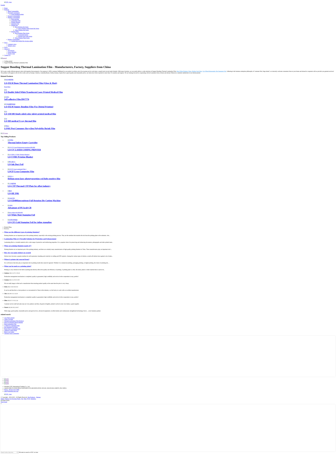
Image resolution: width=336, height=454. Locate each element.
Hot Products (31, 397)
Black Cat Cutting (9, 332)
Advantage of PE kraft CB (19, 208)
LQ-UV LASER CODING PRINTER (24, 150)
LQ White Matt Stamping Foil (21, 215)
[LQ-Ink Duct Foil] (11, 162)
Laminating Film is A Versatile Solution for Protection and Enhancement (30, 239)
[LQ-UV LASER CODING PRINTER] (21, 147)
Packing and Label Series (25, 36)
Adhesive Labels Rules (10, 330)
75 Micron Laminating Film (12, 325)
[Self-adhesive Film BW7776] (6, 97)
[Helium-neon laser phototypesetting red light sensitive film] (10, 176)
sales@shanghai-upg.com (11, 391)
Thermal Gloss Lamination (11, 333)
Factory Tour (11, 53)
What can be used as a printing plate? (17, 266)
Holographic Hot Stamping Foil (217, 71)
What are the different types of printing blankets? (22, 232)
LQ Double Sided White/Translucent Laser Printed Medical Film (33, 92)
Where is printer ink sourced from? (16, 259)
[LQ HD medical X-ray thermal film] (5, 118)
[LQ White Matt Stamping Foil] (15, 212)
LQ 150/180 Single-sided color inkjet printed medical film (30, 114)
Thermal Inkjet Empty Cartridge (23, 142)
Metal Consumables (13, 11)
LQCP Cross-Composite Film (21, 171)
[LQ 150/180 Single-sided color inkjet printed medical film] (5, 111)
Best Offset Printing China (184, 71)
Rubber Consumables (14, 39)
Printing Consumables (14, 17)
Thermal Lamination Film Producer (14, 321)
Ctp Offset (205, 71)
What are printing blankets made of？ (18, 246)
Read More (7, 87)
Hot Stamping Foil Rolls (11, 327)
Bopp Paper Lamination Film (12, 328)
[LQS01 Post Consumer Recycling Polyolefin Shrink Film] (6, 126)
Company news (12, 44)
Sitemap (38, 397)
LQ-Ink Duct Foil (15, 164)
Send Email (4, 402)
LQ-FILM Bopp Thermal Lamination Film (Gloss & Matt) (30, 83)
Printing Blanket (15, 22)
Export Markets (12, 52)
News (5, 42)
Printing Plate (15, 31)
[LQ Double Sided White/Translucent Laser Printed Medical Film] (5, 90)
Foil (22, 399)
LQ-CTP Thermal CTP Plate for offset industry (29, 186)
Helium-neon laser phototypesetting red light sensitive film (34, 178)
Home (6, 8)
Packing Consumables (14, 16)
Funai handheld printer (17, 14)
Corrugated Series (23, 35)
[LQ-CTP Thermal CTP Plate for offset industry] (12, 183)
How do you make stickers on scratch (17, 253)
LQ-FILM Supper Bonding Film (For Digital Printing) (28, 107)
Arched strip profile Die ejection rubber (22, 41)
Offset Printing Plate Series (22, 38)
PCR (28, 399)
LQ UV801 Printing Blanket (20, 157)
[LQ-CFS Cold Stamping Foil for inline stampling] (13, 220)
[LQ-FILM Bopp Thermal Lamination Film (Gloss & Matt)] (8, 79)
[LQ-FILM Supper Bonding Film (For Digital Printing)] (9, 104)
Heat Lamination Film (10, 324)
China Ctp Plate (8, 319)
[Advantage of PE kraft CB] (10, 205)
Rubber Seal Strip (197, 71)
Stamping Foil (15, 24)
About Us (7, 49)
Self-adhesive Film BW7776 (16, 99)
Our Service (11, 50)
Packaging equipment (14, 13)
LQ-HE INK (13, 193)
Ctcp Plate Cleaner (9, 317)
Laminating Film (15, 20)
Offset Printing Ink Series (22, 30)
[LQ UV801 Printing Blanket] (19, 154)
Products (6, 9)
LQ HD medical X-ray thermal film (20, 121)
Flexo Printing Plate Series (22, 33)
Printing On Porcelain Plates (12, 399)
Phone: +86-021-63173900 (11, 389)
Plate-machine (15, 19)
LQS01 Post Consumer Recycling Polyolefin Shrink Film (29, 128)
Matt (25, 399)
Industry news (11, 46)
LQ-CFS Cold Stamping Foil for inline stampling (30, 222)
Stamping (33, 399)
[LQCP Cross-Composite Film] (17, 169)
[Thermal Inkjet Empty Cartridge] (10, 140)
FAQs (6, 47)
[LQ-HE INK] (10, 191)
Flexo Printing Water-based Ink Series (28, 28)
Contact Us (7, 55)
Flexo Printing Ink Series (21, 27)
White (2, 399)
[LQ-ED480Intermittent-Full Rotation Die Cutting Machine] (11, 198)
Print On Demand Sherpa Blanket (13, 322)
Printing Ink (14, 25)
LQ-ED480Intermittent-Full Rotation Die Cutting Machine (34, 200)
